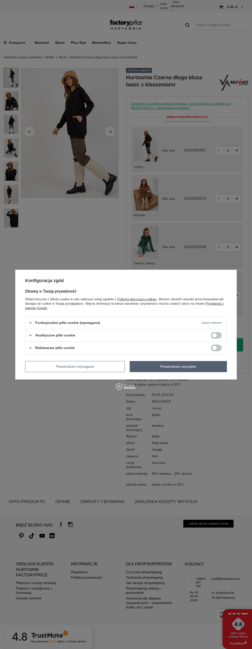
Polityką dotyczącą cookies (137, 299)
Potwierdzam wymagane (75, 366)
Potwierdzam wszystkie (178, 366)
